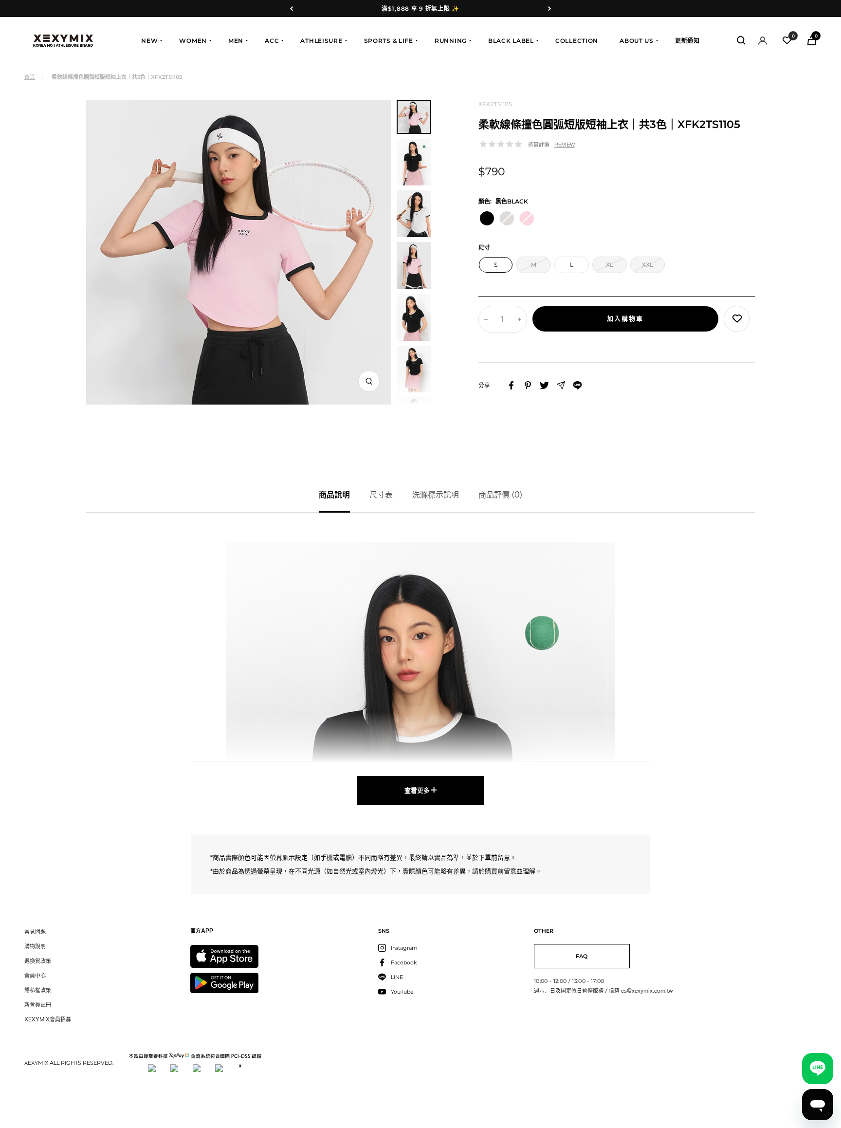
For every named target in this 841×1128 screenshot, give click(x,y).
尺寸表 (381, 495)
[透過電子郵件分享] (561, 385)
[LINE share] (577, 385)
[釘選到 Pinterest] (527, 385)
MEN (235, 40)
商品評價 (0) (500, 495)
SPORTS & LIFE (388, 40)
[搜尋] (741, 40)
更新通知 (687, 40)
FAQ (581, 956)
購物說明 (35, 946)
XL (609, 264)
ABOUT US (637, 40)
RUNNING (451, 40)
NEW (149, 40)
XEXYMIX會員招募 (47, 1019)
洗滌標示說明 (435, 495)
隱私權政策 (37, 990)
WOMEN (193, 40)
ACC (272, 40)
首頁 (29, 76)
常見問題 (35, 931)
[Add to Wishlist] (737, 319)
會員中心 (35, 975)
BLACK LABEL (511, 40)
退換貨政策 (37, 960)
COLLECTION (576, 40)
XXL (647, 264)
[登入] (762, 41)
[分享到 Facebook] (511, 385)
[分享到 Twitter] (544, 385)
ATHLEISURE (321, 40)
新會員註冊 (37, 1004)
